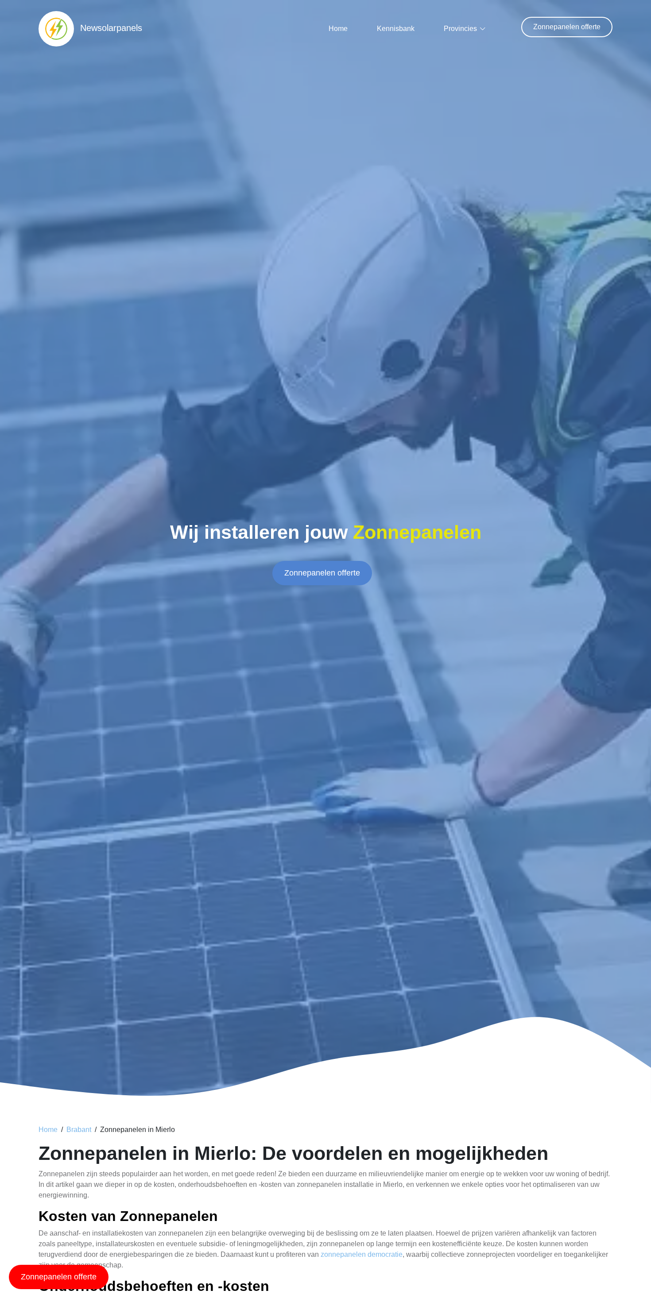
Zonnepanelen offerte (567, 27)
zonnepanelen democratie (362, 1254)
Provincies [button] (460, 28)
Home (338, 28)
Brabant (78, 1129)
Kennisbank (396, 28)
